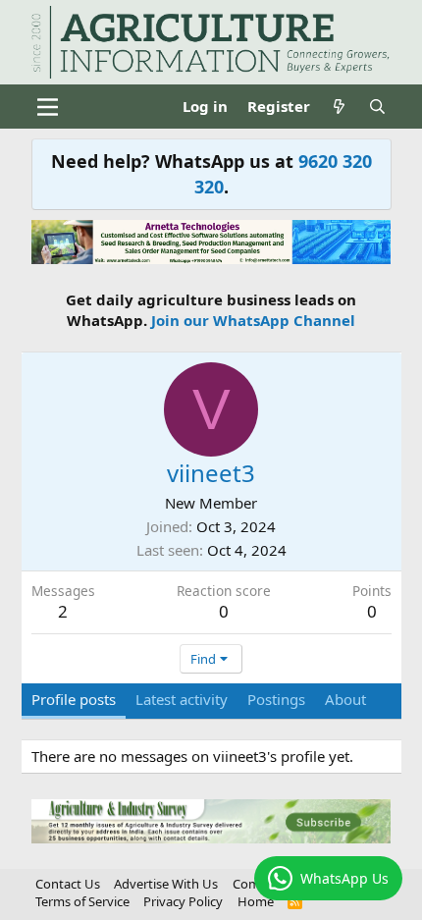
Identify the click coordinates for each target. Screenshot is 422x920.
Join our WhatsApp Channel (253, 320)
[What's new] (339, 106)
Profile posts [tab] (73, 699)
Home (255, 901)
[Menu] (49, 107)
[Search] (377, 106)
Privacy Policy (183, 901)
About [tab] (345, 699)
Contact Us (67, 884)
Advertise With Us (166, 884)
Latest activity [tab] (181, 699)
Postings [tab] (276, 699)
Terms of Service (82, 901)
